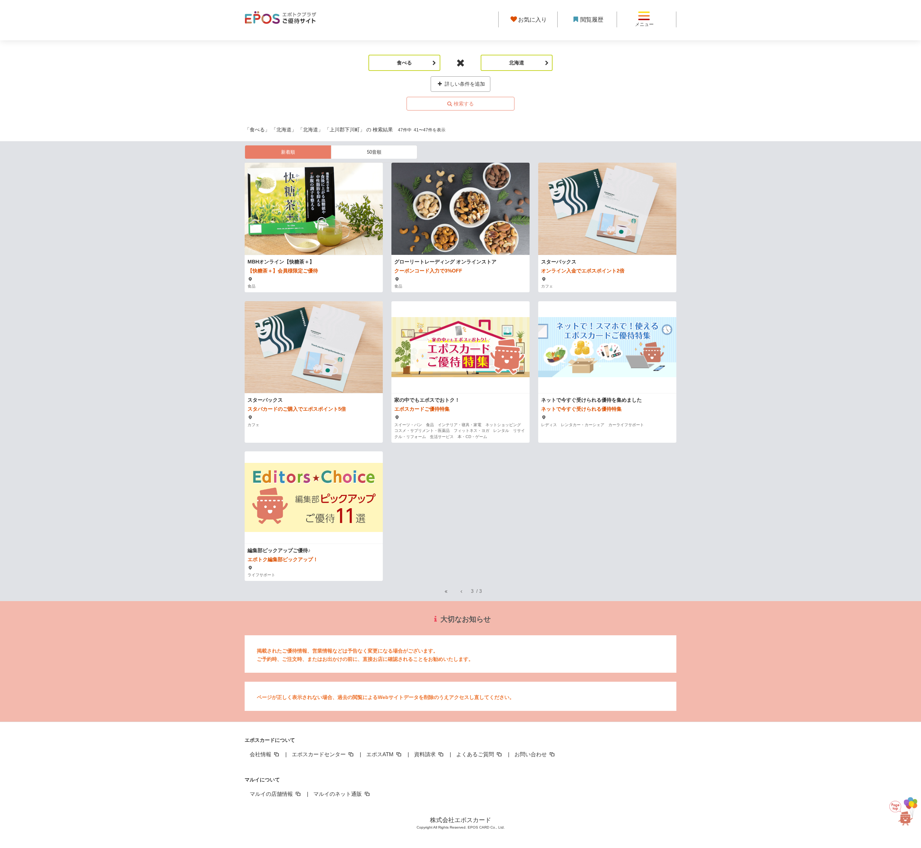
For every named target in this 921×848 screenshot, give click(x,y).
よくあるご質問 (475, 754)
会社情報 (261, 754)
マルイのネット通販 (338, 794)
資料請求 (425, 754)
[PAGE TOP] (901, 816)
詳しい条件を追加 (464, 84)
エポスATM (380, 754)
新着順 (288, 152)
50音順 (374, 152)
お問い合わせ (531, 754)
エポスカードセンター (319, 754)
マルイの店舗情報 (272, 794)
